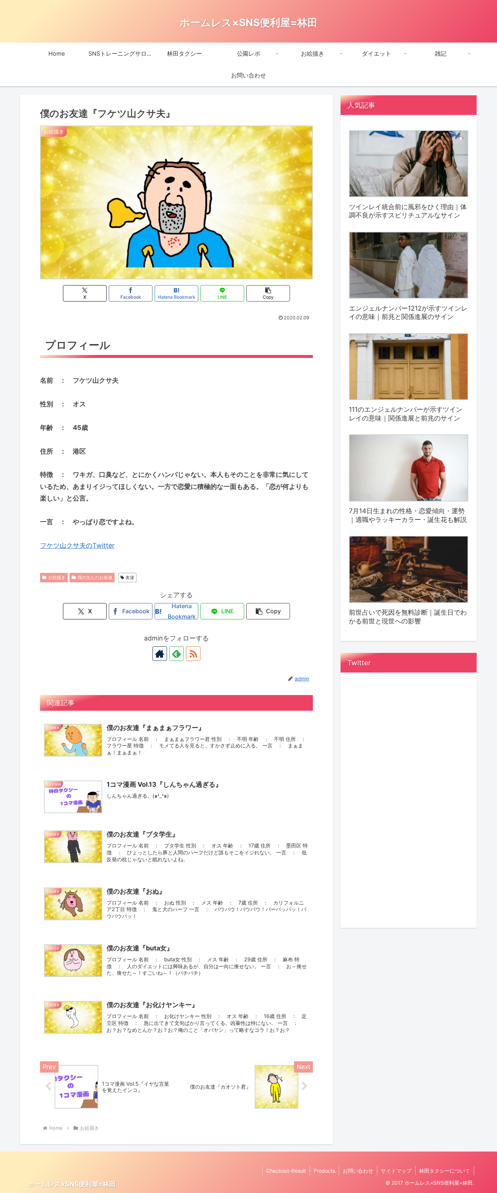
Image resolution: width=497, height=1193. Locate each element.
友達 (130, 577)
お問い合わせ (358, 1171)
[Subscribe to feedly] (176, 653)
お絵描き (56, 577)
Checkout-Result (286, 1171)
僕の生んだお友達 (94, 577)
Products (324, 1171)
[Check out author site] (159, 653)
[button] (268, 293)
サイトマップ (396, 1171)
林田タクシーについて (444, 1171)
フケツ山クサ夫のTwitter (77, 545)
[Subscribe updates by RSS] (193, 653)
